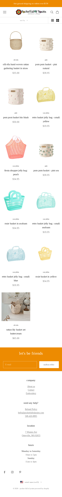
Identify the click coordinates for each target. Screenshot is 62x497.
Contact (31, 390)
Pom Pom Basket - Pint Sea (46, 170)
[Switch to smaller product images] (57, 20)
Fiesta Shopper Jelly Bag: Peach (15, 172)
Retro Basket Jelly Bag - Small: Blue (16, 278)
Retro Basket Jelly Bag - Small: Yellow (46, 119)
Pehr (46, 60)
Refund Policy (31, 409)
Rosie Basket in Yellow (46, 276)
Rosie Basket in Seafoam (16, 223)
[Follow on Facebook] (4, 472)
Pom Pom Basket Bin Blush (16, 117)
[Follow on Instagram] (12, 472)
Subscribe (49, 364)
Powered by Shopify (42, 488)
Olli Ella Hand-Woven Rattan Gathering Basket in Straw (16, 66)
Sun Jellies (46, 113)
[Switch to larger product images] (52, 20)
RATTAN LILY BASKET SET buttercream (15, 331)
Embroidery (31, 393)
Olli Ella (16, 60)
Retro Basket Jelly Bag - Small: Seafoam (46, 225)
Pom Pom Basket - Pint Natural (46, 66)
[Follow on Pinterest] (20, 472)
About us (31, 386)
